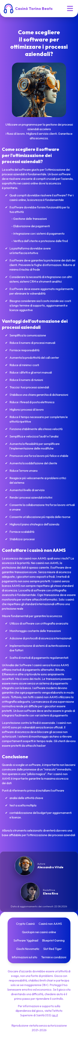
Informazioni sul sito (24, 957)
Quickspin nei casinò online (39, 932)
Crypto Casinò (25, 924)
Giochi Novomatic (27, 949)
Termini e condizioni (53, 957)
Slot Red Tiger (52, 949)
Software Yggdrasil (25, 940)
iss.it (55, 1015)
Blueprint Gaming (53, 940)
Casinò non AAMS (50, 924)
